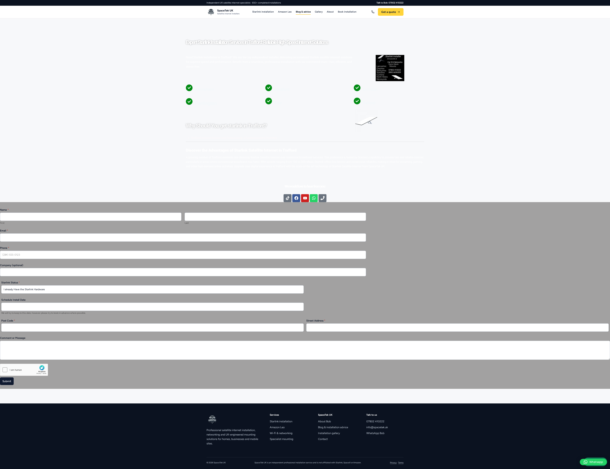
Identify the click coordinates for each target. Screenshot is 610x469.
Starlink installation (263, 11)
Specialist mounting (281, 439)
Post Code (8, 320)
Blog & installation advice (333, 427)
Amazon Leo (285, 11)
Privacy (393, 462)
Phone (4, 247)
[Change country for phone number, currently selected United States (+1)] (3, 255)
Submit (6, 381)
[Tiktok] (287, 198)
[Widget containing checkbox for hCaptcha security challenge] (24, 370)
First (2, 223)
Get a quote (388, 11)
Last (187, 223)
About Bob (324, 421)
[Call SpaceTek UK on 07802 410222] (372, 11)
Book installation (347, 11)
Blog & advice (303, 11)
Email (4, 230)
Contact (323, 439)
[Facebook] (296, 198)
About (330, 11)
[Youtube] (305, 198)
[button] (305, 138)
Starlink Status (10, 282)
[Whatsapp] (314, 198)
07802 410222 (375, 421)
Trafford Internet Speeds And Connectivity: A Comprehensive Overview (234, 137)
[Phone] (322, 198)
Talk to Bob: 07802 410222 (389, 2)
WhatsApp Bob (375, 433)
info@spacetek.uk (377, 427)
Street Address (315, 320)
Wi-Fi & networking (281, 433)
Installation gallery (329, 433)
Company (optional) (11, 265)
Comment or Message (12, 337)
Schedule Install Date (13, 299)
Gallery (319, 11)
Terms (400, 462)
